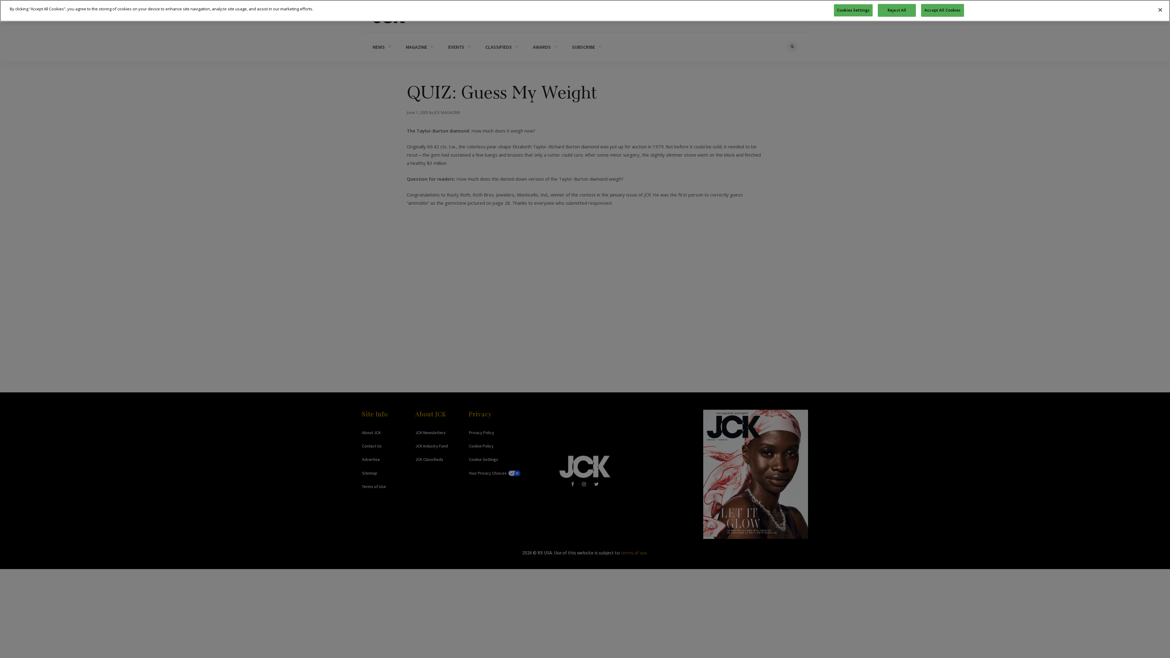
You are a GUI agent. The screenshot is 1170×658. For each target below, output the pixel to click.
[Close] (1160, 10)
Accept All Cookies (942, 10)
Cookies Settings (853, 10)
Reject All (897, 10)
